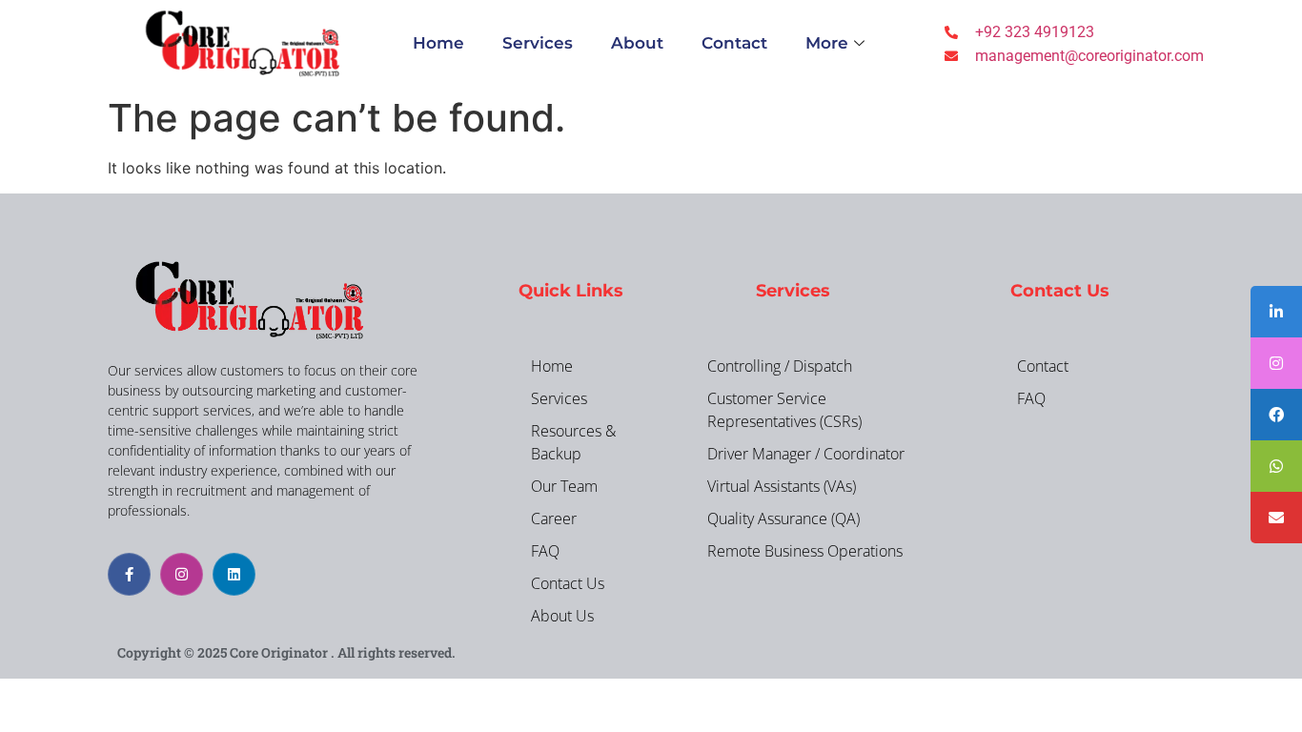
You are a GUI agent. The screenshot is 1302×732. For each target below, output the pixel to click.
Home (438, 42)
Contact (734, 42)
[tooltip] (1276, 311)
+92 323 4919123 (1034, 32)
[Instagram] (181, 574)
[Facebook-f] (129, 574)
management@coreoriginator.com (1089, 56)
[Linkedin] (234, 574)
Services (537, 42)
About (637, 42)
